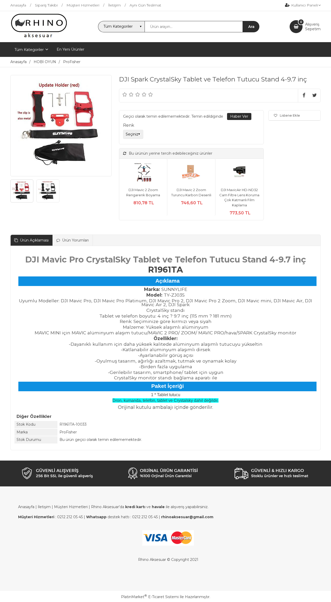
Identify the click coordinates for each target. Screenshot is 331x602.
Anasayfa (26, 507)
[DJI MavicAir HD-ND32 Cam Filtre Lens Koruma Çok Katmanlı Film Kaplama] (239, 173)
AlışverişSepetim (313, 26)
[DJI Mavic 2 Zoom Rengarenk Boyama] (143, 173)
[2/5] (128, 94)
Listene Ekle (290, 115)
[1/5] (125, 94)
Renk (128, 125)
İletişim (44, 507)
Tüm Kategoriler (29, 49)
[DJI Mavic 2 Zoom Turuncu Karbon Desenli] (191, 173)
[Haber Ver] (239, 116)
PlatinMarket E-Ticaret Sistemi (150, 597)
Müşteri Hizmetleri (71, 507)
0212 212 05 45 (70, 517)
